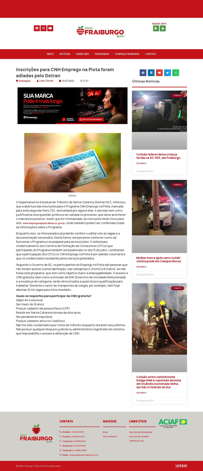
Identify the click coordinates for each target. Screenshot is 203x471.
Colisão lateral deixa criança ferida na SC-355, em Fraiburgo (158, 156)
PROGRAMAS (102, 54)
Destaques (25, 80)
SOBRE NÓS (82, 54)
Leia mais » (141, 163)
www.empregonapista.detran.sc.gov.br (44, 223)
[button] (143, 72)
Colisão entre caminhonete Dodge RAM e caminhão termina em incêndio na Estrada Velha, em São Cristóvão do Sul (158, 382)
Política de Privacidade (141, 432)
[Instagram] (44, 28)
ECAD (105, 432)
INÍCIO (50, 54)
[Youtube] (50, 28)
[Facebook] (37, 28)
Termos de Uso (136, 441)
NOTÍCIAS (65, 54)
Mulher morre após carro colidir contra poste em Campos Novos (158, 259)
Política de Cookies (139, 436)
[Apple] (163, 28)
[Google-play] (156, 28)
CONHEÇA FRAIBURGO (127, 54)
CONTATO (150, 54)
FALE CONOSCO (110, 436)
